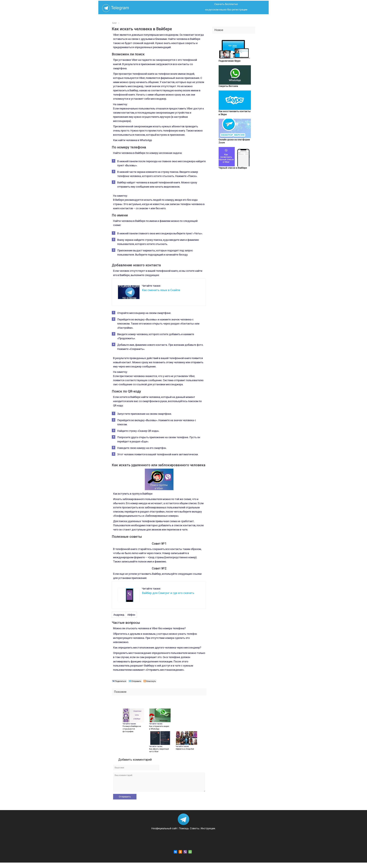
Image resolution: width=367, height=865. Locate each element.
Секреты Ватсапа (228, 86)
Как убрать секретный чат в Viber (159, 750)
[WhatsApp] (190, 852)
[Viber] (185, 852)
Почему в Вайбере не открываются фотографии (132, 728)
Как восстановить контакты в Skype (235, 113)
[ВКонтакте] (175, 852)
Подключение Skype (229, 61)
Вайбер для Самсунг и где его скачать (168, 593)
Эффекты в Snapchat (185, 749)
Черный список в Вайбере (233, 167)
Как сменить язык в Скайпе (161, 290)
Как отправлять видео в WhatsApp (159, 727)
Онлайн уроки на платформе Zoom (234, 141)
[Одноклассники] (180, 852)
